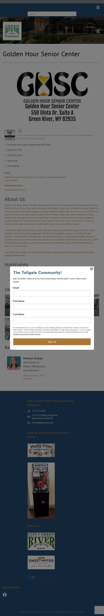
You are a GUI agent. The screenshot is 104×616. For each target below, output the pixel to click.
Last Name (18, 314)
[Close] (91, 268)
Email (16, 288)
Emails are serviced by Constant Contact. (27, 334)
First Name (18, 301)
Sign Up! (52, 341)
